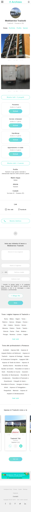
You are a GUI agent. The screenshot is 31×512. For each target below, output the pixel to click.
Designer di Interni (22, 384)
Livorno (19, 334)
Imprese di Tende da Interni (11, 362)
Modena (23, 331)
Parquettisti (7, 390)
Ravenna (12, 334)
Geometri (25, 372)
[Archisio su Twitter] (20, 503)
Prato (17, 331)
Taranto (24, 328)
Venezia (17, 325)
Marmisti (15, 390)
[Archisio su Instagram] (10, 503)
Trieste (18, 328)
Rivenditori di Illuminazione (10, 375)
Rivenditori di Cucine (13, 372)
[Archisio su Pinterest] (15, 503)
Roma (6, 319)
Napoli (18, 319)
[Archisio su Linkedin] (25, 503)
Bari (5, 325)
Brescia (5, 331)
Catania (10, 325)
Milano (12, 319)
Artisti (6, 387)
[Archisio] (15, 2)
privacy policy (15, 284)
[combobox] (4, 272)
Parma (12, 331)
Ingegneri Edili (23, 359)
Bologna (18, 322)
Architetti (6, 350)
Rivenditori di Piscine (8, 384)
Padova (12, 328)
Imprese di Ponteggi (15, 356)
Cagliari (25, 334)
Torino (23, 319)
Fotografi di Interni (20, 381)
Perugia (5, 334)
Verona (24, 325)
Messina (5, 328)
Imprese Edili (15, 350)
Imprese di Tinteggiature (17, 387)
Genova (11, 322)
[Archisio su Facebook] (6, 503)
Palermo (4, 322)
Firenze (25, 322)
